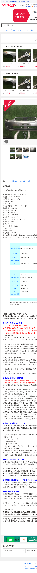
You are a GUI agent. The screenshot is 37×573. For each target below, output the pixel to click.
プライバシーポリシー (26, 566)
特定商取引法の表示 (30, 568)
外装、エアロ (33, 30)
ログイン (28, 6)
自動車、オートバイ (18, 30)
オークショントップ (6, 30)
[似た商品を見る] (6, 141)
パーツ (26, 30)
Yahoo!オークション (29, 563)
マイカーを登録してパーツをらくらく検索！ (18, 181)
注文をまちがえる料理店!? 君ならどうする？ (16, 1)
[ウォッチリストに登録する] (13, 60)
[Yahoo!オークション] (13, 4)
